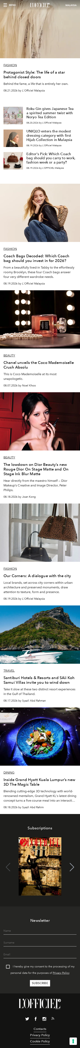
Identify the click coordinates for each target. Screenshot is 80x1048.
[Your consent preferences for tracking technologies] (73, 1041)
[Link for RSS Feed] (53, 1019)
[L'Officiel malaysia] (40, 5)
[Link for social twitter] (27, 1020)
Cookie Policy (40, 1041)
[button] (72, 867)
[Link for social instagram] (44, 1020)
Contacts (40, 1029)
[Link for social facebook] (36, 1020)
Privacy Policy (61, 973)
